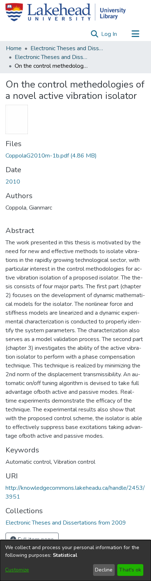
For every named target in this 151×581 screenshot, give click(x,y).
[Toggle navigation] (135, 34)
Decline (104, 569)
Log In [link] (109, 34)
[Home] (65, 12)
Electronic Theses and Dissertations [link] (67, 48)
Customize (17, 569)
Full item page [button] (35, 540)
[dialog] (75, 560)
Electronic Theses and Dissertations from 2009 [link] (51, 57)
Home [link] (14, 48)
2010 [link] (12, 182)
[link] (51, 156)
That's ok (130, 569)
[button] (94, 34)
